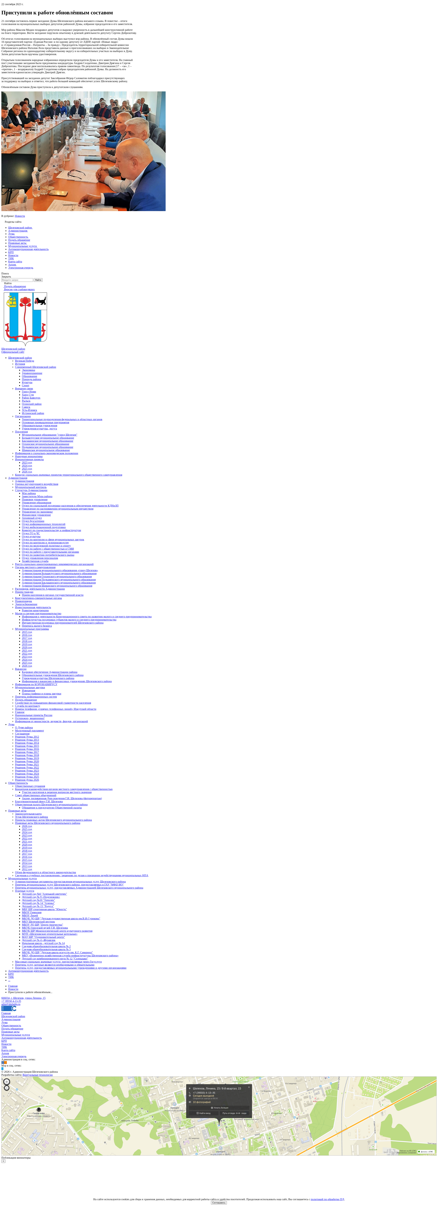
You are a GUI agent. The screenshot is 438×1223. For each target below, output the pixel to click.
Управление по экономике (37, 511)
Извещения (28, 690)
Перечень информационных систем (36, 696)
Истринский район (33, 413)
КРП (11, 974)
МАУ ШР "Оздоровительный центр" (43, 937)
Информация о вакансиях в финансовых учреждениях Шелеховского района (67, 681)
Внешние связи (24, 388)
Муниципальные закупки (30, 687)
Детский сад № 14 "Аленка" (38, 903)
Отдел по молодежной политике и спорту (46, 545)
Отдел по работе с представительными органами (50, 551)
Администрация (17, 477)
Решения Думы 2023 (27, 770)
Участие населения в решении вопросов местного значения (57, 792)
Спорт (25, 385)
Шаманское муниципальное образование (46, 450)
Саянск (26, 407)
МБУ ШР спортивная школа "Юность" (44, 909)
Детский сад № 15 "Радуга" (38, 906)
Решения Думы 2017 (27, 752)
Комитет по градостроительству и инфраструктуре (51, 530)
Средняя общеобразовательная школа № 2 (46, 946)
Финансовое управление (36, 514)
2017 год (27, 638)
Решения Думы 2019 (27, 758)
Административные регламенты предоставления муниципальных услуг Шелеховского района (70, 881)
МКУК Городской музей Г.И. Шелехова (45, 927)
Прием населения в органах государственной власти (52, 595)
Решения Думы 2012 (27, 736)
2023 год (27, 462)
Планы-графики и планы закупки (41, 693)
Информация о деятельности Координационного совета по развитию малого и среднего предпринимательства (87, 616)
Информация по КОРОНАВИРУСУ (36, 684)
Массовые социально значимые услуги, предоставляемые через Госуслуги (58, 961)
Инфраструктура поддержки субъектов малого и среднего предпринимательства (69, 619)
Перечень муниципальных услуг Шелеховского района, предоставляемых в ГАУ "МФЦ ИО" (69, 884)
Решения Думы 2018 (27, 755)
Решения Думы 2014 (27, 742)
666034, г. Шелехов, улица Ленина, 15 (23, 998)
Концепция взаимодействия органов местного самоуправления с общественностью (64, 789)
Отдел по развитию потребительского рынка (48, 554)
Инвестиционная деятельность (33, 607)
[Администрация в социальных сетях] (2, 1062)
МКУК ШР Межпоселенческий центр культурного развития (57, 930)
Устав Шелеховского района (31, 816)
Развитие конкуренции (35, 610)
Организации (23, 416)
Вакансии (21, 668)
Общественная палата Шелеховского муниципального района (51, 804)
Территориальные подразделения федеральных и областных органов (62, 419)
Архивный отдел (32, 517)
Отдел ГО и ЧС (31, 533)
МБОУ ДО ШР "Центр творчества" (42, 924)
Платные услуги (24, 890)
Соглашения (22, 733)
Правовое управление (35, 499)
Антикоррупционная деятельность (28, 970)
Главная (6, 1013)
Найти (38, 280)
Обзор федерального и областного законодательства (45, 872)
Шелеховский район (20, 357)
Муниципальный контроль (31, 487)
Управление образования (36, 502)
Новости (20, 216)
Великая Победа (24, 360)
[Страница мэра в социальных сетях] (2, 1068)
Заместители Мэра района (37, 496)
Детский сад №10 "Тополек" (38, 900)
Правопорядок (23, 601)
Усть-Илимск (29, 410)
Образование (29, 376)
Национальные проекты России (33, 715)
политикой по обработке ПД (327, 1199)
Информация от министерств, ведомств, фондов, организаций (51, 721)
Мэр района (29, 493)
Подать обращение (26, 699)
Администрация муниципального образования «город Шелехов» (60, 570)
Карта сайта (8, 1050)
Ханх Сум (28, 394)
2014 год (27, 863)
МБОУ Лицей (30, 915)
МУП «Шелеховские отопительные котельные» (50, 933)
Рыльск (26, 400)
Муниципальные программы (32, 628)
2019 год (27, 644)
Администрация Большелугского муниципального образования (59, 573)
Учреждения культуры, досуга (39, 428)
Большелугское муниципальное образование (48, 437)
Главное (19, 712)
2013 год (27, 866)
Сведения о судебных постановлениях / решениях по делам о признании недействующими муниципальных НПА (81, 875)
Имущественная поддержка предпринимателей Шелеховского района (63, 622)
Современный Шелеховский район (35, 366)
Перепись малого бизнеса (37, 625)
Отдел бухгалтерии (33, 521)
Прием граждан (24, 591)
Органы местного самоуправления (35, 567)
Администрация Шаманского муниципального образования (57, 585)
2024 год (27, 465)
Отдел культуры (31, 536)
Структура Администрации (31, 490)
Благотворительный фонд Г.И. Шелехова (39, 801)
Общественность (18, 782)
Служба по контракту (27, 705)
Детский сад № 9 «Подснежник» (41, 897)
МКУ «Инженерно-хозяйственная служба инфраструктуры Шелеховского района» (70, 955)
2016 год (27, 635)
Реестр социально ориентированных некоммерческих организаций (54, 564)
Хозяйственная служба (35, 561)
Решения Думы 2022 (27, 767)
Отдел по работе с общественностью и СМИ (48, 548)
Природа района (31, 379)
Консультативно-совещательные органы (38, 598)
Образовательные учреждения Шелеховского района (52, 675)
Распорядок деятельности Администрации (40, 588)
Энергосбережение (26, 604)
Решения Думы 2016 (27, 749)
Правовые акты (17, 810)
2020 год (27, 647)
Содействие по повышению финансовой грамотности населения (53, 702)
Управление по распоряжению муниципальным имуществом (57, 508)
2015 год (27, 632)
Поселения (21, 431)
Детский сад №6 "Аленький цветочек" (44, 893)
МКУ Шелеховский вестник (38, 921)
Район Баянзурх (31, 397)
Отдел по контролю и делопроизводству (45, 542)
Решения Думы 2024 (27, 773)
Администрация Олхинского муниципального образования (57, 576)
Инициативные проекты (29, 459)
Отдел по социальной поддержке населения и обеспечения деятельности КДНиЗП (70, 505)
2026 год (27, 471)
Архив (5, 1053)
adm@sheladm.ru (10, 1004)
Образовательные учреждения (39, 425)
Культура (27, 382)
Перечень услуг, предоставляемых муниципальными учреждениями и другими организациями (70, 967)
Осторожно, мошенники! (29, 718)
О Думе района (24, 727)
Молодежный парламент (29, 730)
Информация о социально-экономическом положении (46, 453)
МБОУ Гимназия (31, 912)
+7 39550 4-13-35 (11, 1001)
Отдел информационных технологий (43, 524)
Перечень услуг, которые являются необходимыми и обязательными (54, 964)
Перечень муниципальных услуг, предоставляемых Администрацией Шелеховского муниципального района (79, 887)
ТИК (11, 977)
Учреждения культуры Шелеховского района (48, 678)
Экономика (28, 370)
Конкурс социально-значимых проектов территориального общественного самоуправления (68, 474)
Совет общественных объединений (35, 795)
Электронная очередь (13, 1056)
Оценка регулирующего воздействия (36, 484)
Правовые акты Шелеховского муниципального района (47, 823)
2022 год (27, 653)
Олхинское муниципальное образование (45, 444)
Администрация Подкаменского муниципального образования (59, 579)
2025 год (27, 468)
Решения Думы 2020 (27, 761)
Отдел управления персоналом (40, 558)
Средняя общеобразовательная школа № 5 (46, 949)
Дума (11, 724)
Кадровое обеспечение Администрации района (49, 672)
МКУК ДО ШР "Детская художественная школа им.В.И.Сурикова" (61, 918)
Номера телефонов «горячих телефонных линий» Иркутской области (55, 709)
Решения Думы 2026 (27, 779)
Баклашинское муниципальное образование (47, 440)
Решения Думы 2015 (27, 746)
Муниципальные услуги (22, 878)
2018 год (27, 641)
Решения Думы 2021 (27, 764)
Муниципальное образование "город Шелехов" (49, 434)
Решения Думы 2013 (27, 739)
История (20, 363)
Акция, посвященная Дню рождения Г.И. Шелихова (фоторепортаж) (62, 798)
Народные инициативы (29, 456)
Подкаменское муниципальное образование (47, 447)
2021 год (27, 650)
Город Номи (29, 391)
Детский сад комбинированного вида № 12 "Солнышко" (55, 958)
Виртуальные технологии (38, 1074)
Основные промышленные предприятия (45, 422)
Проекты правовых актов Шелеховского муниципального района (53, 819)
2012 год (27, 869)
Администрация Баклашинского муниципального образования (59, 582)
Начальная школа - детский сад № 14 (43, 943)
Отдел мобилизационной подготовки (44, 527)
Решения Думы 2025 (27, 776)
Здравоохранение (32, 373)
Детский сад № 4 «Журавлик (38, 940)
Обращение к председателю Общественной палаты (52, 807)
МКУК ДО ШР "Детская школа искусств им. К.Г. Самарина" (57, 952)
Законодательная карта (28, 813)
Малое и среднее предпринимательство (38, 613)
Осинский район (32, 403)
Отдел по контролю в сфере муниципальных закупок (53, 539)
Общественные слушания (30, 786)
